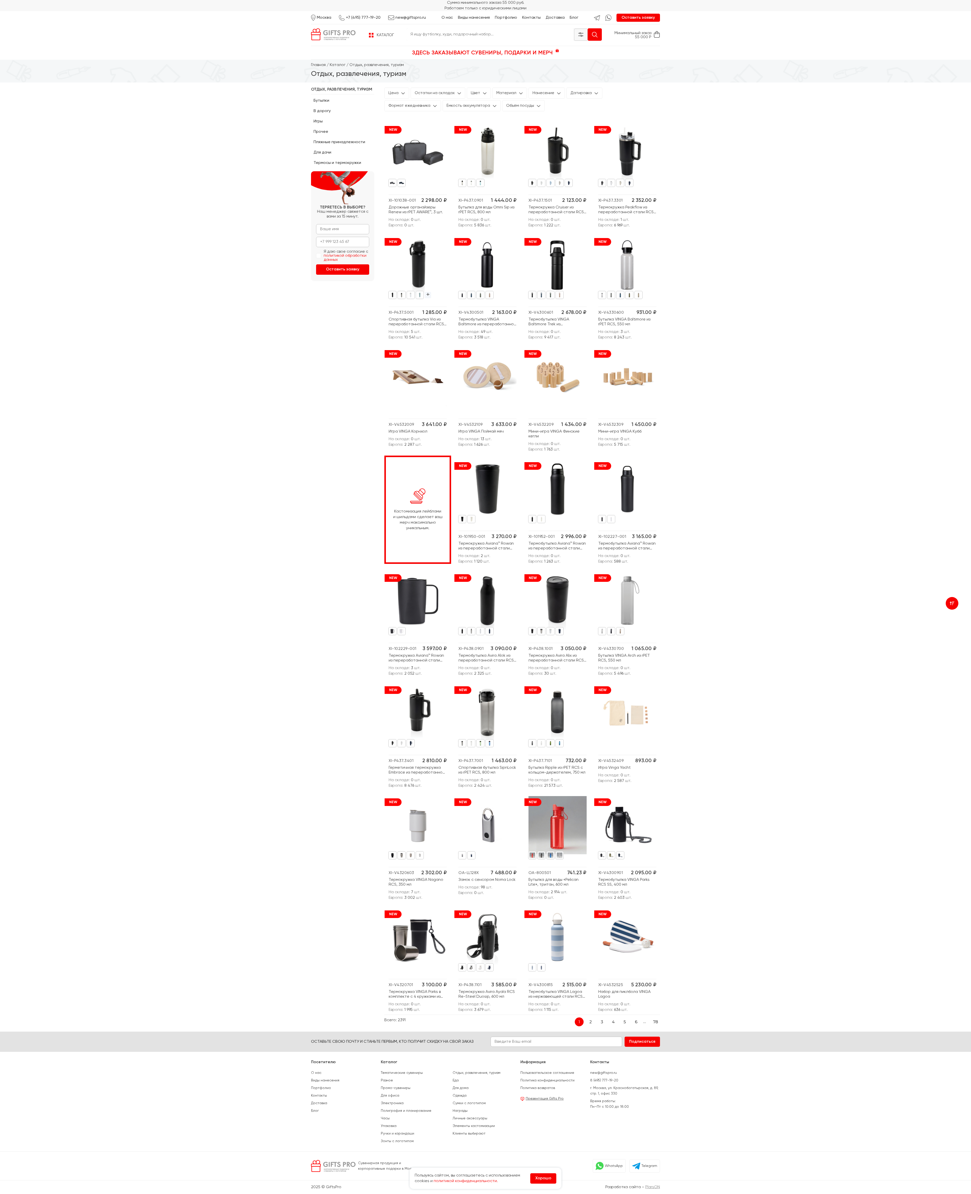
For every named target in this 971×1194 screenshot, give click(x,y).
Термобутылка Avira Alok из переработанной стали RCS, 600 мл (486, 658)
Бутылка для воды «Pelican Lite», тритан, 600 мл (553, 882)
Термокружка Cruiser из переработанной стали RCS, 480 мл (556, 210)
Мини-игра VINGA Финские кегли (554, 434)
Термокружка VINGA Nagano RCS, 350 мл (416, 882)
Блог (574, 18)
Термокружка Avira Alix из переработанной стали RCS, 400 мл (556, 658)
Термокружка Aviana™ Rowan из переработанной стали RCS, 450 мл (416, 658)
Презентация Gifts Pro (545, 1098)
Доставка (555, 18)
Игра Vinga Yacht (614, 768)
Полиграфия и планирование (406, 1111)
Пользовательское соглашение (547, 1073)
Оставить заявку (638, 18)
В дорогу (322, 111)
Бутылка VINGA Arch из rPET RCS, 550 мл (624, 658)
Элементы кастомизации (474, 1126)
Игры (318, 121)
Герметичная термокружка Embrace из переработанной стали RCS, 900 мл (417, 770)
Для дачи (322, 153)
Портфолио (506, 18)
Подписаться (642, 1042)
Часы (385, 1118)
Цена (393, 93)
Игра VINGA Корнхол (408, 432)
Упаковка (388, 1126)
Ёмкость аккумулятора (468, 106)
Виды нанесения (474, 18)
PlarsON (652, 1187)
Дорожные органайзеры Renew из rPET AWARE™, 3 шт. (416, 209)
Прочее (321, 132)
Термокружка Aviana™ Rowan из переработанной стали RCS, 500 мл (486, 546)
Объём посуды (520, 106)
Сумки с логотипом (469, 1103)
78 (655, 1021)
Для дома (461, 1088)
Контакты (531, 18)
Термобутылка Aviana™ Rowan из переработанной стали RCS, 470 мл (557, 546)
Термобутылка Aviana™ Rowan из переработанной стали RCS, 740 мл (627, 546)
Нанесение (543, 93)
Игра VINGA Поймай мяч (481, 432)
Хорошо (543, 1178)
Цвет (475, 93)
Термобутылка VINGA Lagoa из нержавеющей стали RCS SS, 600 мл (555, 994)
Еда (456, 1080)
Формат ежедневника (409, 106)
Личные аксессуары (470, 1118)
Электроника (392, 1103)
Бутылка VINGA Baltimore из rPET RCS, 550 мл (624, 321)
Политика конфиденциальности (547, 1080)
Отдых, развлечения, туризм (341, 90)
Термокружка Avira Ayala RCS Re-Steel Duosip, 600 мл (486, 994)
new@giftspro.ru (603, 1073)
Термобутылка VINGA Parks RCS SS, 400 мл (624, 882)
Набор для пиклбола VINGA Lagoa (624, 994)
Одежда (460, 1095)
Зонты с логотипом (397, 1141)
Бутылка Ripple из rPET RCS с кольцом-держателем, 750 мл (556, 770)
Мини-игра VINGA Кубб (620, 432)
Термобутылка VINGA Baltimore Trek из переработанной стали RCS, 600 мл (556, 322)
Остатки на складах (435, 93)
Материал (506, 93)
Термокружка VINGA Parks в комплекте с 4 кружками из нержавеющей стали (415, 994)
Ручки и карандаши (397, 1133)
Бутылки (321, 101)
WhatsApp (614, 1166)
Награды (460, 1111)
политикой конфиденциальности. (466, 1181)
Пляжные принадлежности (339, 142)
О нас (447, 18)
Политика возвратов (537, 1088)
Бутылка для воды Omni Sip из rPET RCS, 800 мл (486, 209)
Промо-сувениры (395, 1088)
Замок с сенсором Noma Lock (487, 880)
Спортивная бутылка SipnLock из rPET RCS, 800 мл (487, 770)
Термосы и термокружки (337, 163)
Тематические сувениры (402, 1073)
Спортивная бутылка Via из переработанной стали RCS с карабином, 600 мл (416, 322)
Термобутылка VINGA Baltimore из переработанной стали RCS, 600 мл (487, 322)
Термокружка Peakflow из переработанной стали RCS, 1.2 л (626, 210)
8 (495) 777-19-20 (604, 1080)
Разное (387, 1080)
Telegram (649, 1166)
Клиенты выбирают (469, 1133)
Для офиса (390, 1095)
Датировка (581, 93)
